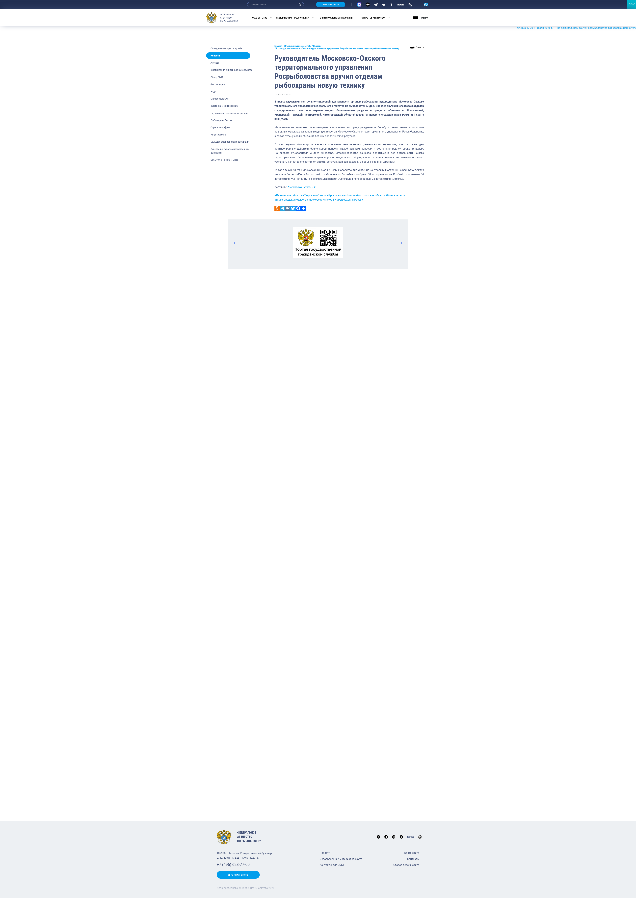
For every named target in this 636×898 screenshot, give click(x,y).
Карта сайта (411, 852)
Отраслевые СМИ (220, 98)
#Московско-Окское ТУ (321, 199)
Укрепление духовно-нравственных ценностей (230, 151)
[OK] (391, 4)
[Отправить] (303, 208)
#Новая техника (395, 195)
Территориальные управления (335, 17)
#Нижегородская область (290, 199)
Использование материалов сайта (341, 859)
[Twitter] (293, 208)
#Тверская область (314, 195)
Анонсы (215, 62)
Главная (278, 46)
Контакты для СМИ (332, 865)
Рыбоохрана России (222, 120)
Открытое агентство (373, 17)
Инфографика (218, 134)
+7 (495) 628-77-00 (233, 864)
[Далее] (401, 242)
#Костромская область (370, 195)
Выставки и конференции (224, 106)
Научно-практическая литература (229, 113)
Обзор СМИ (217, 77)
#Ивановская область (288, 195)
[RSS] (410, 4)
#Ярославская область (341, 195)
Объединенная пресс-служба (292, 17)
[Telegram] (376, 4)
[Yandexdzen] (368, 4)
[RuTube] (401, 4)
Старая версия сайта (406, 865)
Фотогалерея (218, 84)
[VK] (383, 4)
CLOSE (632, 4)
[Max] (359, 4)
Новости (215, 55)
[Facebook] (298, 208)
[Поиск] (300, 4)
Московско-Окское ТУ (301, 187)
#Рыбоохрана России (350, 199)
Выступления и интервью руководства (232, 70)
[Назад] (234, 242)
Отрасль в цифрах (220, 127)
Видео (214, 91)
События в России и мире (224, 159)
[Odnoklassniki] (277, 208)
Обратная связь (331, 4)
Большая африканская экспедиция (230, 141)
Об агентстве (259, 17)
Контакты (413, 859)
